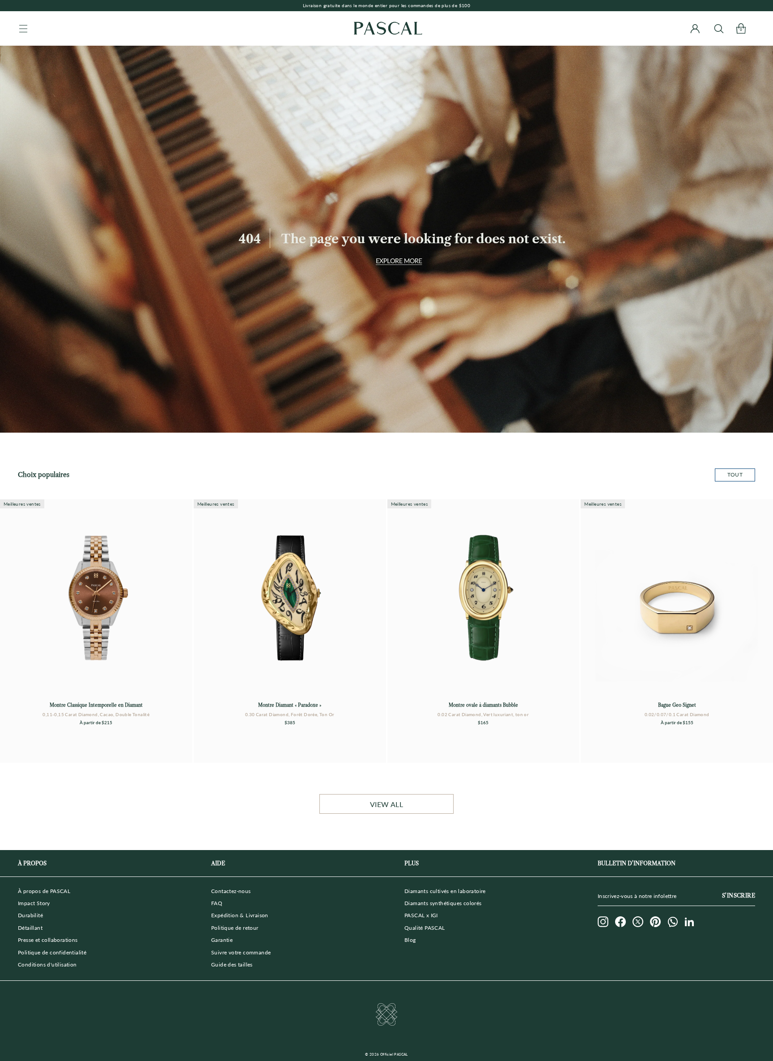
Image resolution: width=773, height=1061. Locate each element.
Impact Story (34, 903)
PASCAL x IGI (421, 915)
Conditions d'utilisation (47, 964)
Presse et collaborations (48, 939)
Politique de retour (235, 927)
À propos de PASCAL (44, 891)
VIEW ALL (386, 804)
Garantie (222, 939)
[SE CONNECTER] (695, 28)
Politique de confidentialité (52, 952)
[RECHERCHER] (719, 28)
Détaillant (30, 927)
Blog (410, 939)
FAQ (216, 903)
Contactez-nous (231, 891)
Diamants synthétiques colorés (443, 903)
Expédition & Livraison (239, 915)
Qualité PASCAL (424, 927)
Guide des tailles (232, 964)
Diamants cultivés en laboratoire (445, 891)
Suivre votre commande (241, 952)
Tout (735, 474)
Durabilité (30, 915)
